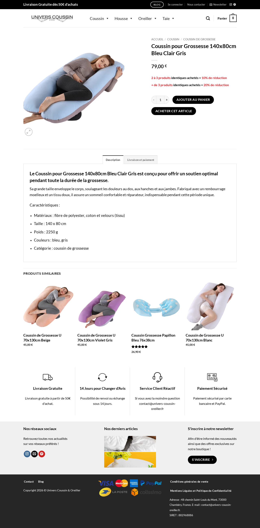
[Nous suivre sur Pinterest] (234, 4)
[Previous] (24, 320)
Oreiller (145, 18)
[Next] (235, 320)
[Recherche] (208, 18)
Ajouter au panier (193, 99)
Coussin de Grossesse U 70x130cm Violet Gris (96, 337)
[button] (175, 4)
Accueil (157, 39)
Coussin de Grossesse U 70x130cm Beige (42, 337)
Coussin (97, 18)
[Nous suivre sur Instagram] (231, 4)
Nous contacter (196, 4)
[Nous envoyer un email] (34, 454)
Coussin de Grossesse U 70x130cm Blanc (205, 337)
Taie (166, 18)
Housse (121, 18)
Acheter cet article (173, 111)
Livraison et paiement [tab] (140, 159)
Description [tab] (113, 159)
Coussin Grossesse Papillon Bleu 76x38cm (153, 337)
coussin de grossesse (71, 248)
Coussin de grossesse (199, 39)
